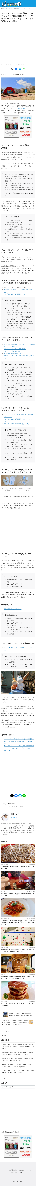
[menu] (33, 2)
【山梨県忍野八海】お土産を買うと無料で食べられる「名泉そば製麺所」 (17, 867)
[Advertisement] (18, 43)
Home (3, 8)
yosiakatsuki (17, 1184)
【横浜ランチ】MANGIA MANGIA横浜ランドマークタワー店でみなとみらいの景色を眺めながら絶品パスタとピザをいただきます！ (18, 922)
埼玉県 (21, 806)
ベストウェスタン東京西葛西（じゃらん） (17, 424)
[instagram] (19, 817)
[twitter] (14, 817)
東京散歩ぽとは (15, 1173)
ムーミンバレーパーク (20, 108)
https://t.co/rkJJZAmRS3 (17, 187)
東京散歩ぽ (20, 1181)
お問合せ (22, 1173)
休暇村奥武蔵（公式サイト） (12, 609)
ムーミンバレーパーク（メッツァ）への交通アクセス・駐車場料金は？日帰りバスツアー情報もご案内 (19, 741)
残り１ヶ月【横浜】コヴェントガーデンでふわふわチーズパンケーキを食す (17, 1004)
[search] (33, 1078)
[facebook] (16, 817)
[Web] (11, 817)
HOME (6, 1170)
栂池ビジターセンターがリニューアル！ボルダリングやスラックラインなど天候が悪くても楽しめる (17, 950)
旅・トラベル (9, 8)
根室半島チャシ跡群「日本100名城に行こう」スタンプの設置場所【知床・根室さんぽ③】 (21, 1014)
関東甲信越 (17, 8)
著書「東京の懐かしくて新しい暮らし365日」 (20, 1170)
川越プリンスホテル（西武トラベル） (15, 294)
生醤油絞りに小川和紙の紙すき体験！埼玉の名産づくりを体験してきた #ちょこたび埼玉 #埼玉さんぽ (17, 977)
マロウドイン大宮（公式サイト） (14, 351)
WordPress (28, 1184)
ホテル (11, 806)
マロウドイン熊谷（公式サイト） (14, 353)
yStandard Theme (9, 1184)
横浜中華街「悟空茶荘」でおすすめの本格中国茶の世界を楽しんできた (17, 894)
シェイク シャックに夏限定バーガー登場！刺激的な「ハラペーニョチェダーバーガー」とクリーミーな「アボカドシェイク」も (18, 1046)
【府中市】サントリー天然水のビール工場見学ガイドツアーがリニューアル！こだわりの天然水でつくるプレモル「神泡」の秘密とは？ (15, 1022)
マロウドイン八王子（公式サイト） (15, 349)
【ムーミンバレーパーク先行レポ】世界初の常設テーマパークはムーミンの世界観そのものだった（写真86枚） (19, 748)
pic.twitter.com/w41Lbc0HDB (25, 189)
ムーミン (16, 806)
